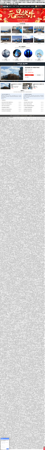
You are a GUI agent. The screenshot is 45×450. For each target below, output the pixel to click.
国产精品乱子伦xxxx (6, 127)
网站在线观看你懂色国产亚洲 (36, 232)
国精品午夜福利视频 (7, 214)
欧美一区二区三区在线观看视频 (31, 203)
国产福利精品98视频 (25, 218)
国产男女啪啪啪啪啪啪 (7, 270)
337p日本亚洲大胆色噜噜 (39, 186)
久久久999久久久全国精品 (35, 318)
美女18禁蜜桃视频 (24, 120)
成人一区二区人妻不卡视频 (32, 199)
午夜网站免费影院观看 (36, 341)
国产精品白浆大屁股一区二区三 (15, 160)
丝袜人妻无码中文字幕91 (22, 314)
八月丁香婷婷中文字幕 (12, 226)
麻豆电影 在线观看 (39, 196)
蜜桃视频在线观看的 (41, 188)
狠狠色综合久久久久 (21, 259)
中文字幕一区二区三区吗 (30, 235)
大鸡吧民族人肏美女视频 (27, 287)
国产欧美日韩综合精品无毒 (31, 270)
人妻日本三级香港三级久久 (5, 164)
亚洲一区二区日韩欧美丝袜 (3, 276)
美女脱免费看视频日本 (28, 274)
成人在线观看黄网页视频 (30, 138)
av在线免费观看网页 (16, 311)
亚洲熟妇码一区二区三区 (28, 262)
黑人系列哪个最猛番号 (12, 231)
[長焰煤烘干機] (17, 29)
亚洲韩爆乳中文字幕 (31, 289)
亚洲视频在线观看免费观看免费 (20, 187)
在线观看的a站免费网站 (9, 318)
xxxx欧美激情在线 (29, 207)
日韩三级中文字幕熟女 (40, 291)
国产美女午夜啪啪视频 (17, 331)
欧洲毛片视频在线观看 (28, 180)
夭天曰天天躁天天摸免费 (39, 166)
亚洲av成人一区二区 (4, 333)
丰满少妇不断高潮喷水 (17, 141)
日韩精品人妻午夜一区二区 (15, 128)
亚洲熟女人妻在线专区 (24, 163)
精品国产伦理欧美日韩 (25, 341)
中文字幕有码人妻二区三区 (13, 209)
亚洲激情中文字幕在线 (39, 240)
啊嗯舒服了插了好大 (9, 289)
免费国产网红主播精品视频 (12, 225)
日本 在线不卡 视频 (10, 224)
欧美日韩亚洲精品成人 (40, 312)
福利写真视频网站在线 (12, 207)
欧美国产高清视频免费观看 (24, 121)
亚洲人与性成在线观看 (27, 196)
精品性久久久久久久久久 (40, 214)
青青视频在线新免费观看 (37, 302)
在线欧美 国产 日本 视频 (12, 131)
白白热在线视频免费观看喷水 (23, 311)
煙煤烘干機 (5, 43)
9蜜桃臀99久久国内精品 (8, 265)
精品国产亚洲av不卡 (32, 268)
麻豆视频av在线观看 (21, 165)
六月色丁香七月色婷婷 (11, 181)
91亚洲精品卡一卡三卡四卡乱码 (15, 339)
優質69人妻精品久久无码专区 (34, 307)
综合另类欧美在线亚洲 (7, 221)
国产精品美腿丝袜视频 (23, 207)
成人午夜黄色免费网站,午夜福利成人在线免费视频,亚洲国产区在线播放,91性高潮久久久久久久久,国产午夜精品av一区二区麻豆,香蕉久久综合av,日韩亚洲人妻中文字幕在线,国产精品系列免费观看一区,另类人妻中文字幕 (22, 2)
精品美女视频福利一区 (35, 322)
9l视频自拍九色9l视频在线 (19, 170)
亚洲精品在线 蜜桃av (16, 259)
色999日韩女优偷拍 (12, 137)
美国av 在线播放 (38, 275)
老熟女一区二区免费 (29, 141)
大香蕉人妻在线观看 (19, 265)
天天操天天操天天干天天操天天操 (35, 176)
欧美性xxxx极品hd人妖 (29, 119)
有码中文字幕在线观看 (12, 133)
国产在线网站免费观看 (14, 136)
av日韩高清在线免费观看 (15, 139)
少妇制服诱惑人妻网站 (20, 275)
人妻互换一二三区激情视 (10, 143)
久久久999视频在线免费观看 (9, 308)
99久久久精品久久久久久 (3, 236)
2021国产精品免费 (9, 130)
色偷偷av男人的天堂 (7, 229)
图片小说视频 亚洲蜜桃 (39, 303)
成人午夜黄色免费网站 (7, 120)
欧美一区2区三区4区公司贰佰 (3, 196)
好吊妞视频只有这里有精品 (11, 172)
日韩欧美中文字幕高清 (38, 210)
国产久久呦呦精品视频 (33, 303)
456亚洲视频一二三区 (13, 120)
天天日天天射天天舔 (41, 194)
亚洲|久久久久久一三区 (28, 208)
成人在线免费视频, (26, 220)
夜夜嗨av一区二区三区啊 (8, 161)
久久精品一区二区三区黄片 (31, 125)
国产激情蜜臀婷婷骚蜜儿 (16, 342)
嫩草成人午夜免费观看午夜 (12, 230)
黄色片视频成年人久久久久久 (20, 237)
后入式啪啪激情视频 (22, 208)
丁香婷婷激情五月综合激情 (11, 121)
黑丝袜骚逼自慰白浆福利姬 (18, 152)
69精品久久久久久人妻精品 (12, 258)
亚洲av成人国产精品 (27, 319)
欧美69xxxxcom (10, 334)
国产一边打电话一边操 (28, 324)
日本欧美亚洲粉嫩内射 (24, 164)
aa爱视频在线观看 (7, 170)
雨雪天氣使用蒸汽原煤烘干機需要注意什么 (7, 102)
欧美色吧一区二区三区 (31, 218)
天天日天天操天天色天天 (28, 297)
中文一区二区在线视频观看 (15, 301)
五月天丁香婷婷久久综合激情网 (7, 150)
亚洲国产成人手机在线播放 (30, 204)
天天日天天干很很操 (26, 285)
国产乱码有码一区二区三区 (6, 227)
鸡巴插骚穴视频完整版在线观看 (36, 263)
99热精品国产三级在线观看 (35, 188)
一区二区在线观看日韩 (36, 340)
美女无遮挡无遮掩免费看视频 (15, 286)
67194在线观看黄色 (11, 159)
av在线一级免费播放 (5, 169)
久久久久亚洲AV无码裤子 (32, 328)
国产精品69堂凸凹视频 (37, 150)
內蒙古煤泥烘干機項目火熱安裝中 (28, 102)
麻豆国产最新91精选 (38, 231)
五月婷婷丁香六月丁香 (29, 183)
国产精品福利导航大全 (9, 220)
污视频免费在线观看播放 (16, 205)
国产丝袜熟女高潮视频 (12, 241)
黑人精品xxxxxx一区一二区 (5, 131)
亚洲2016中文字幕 (4, 193)
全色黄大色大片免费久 (19, 281)
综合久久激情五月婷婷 (10, 194)
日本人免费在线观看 (22, 333)
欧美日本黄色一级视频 (32, 182)
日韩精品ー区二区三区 (18, 229)
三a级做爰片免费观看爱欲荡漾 (16, 269)
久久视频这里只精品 (33, 166)
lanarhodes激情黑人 (10, 132)
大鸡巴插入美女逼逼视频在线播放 (23, 128)
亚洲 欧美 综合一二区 (21, 301)
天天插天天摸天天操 (14, 130)
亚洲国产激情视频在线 (41, 235)
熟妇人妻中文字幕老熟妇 (27, 209)
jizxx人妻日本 (2, 160)
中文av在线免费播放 (22, 317)
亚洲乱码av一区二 (40, 262)
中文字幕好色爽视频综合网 (12, 164)
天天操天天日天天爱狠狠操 (36, 339)
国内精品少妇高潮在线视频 (37, 218)
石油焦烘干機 (28, 43)
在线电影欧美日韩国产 (29, 122)
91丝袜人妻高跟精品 (10, 171)
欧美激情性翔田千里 (31, 284)
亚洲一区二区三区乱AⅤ (38, 154)
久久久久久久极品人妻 (6, 133)
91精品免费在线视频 (41, 300)
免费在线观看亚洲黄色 (10, 183)
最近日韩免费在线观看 (38, 199)
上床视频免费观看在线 (40, 236)
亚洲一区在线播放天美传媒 (8, 180)
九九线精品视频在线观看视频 (21, 192)
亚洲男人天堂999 (9, 339)
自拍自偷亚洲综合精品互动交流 (37, 138)
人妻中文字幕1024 (37, 185)
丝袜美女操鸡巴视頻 (24, 136)
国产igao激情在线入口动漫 (33, 126)
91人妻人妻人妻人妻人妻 (40, 251)
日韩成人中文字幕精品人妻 (37, 174)
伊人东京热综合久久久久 (4, 342)
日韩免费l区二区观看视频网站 (31, 296)
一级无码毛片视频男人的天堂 (17, 224)
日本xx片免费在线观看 (4, 141)
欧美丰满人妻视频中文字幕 (25, 273)
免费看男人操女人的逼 (18, 231)
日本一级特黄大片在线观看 (25, 182)
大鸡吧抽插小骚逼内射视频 (23, 171)
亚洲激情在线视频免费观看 (35, 227)
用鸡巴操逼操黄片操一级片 (5, 279)
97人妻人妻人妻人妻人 (36, 290)
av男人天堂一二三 (37, 182)
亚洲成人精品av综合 (39, 153)
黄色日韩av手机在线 (21, 175)
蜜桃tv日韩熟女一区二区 (4, 183)
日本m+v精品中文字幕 (23, 176)
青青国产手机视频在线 (10, 191)
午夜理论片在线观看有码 (8, 144)
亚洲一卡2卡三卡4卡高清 (31, 154)
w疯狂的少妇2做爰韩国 (38, 193)
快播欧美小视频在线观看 (28, 161)
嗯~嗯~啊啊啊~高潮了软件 (16, 177)
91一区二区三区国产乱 (23, 295)
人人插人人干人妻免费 (27, 139)
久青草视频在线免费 (19, 225)
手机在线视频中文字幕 (19, 142)
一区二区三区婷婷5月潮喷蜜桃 (32, 285)
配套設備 (21, 6)
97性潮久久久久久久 (9, 188)
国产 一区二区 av (14, 142)
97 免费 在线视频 (35, 241)
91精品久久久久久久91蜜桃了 (15, 161)
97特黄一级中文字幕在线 (26, 240)
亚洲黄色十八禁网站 (23, 276)
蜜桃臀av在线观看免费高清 (3, 205)
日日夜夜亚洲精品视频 (14, 213)
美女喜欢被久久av (36, 313)
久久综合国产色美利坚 (38, 203)
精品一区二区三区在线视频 (37, 284)
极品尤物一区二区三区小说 (12, 158)
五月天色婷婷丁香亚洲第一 (38, 152)
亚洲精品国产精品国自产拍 (30, 171)
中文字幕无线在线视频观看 (4, 341)
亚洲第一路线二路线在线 (36, 219)
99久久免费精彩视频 (7, 152)
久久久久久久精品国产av (28, 188)
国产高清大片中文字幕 (18, 133)
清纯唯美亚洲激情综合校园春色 (33, 220)
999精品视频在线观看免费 (6, 295)
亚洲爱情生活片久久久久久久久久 (15, 216)
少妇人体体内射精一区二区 (25, 142)
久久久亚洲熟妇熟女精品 (39, 208)
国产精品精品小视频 (13, 126)
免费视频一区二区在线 (20, 279)
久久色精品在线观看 (25, 193)
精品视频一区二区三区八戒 (18, 254)
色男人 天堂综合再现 (31, 185)
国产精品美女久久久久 (9, 128)
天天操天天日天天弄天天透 (6, 137)
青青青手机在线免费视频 (24, 203)
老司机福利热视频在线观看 (34, 259)
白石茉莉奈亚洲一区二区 (42, 169)
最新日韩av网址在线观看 (31, 128)
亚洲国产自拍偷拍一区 (41, 215)
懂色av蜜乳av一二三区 (22, 219)
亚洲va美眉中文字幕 (19, 273)
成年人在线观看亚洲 (34, 148)
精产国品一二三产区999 (37, 127)
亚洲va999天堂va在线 (29, 227)
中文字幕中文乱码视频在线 (19, 247)
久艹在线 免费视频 (15, 235)
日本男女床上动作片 (37, 125)
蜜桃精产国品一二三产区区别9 (16, 176)
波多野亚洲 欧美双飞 (6, 241)
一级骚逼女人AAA (18, 309)
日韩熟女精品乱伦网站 (35, 183)
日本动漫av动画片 (27, 317)
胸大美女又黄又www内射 (32, 210)
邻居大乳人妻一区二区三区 (11, 153)
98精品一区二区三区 (42, 204)
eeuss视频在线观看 (14, 155)
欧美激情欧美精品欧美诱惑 (40, 285)
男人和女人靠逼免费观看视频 (27, 264)
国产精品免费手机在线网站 (21, 318)
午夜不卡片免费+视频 (30, 313)
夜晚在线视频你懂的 (26, 289)
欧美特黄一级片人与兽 (10, 205)
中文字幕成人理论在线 (20, 130)
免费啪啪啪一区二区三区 (14, 193)
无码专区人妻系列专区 (41, 120)
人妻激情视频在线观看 (13, 247)
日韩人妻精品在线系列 (4, 344)
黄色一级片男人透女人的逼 (24, 226)
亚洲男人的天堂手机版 (34, 165)
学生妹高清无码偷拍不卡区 (12, 232)
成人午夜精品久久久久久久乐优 (21, 324)
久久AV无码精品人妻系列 (20, 150)
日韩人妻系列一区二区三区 (12, 303)
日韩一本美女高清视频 (29, 120)
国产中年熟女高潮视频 (19, 267)
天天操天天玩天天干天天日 (7, 320)
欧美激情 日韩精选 (26, 150)
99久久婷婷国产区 (10, 319)
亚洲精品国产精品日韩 (3, 142)
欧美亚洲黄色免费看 (17, 172)
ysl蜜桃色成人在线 (16, 251)
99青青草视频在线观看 (39, 136)
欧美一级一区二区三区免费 (21, 268)
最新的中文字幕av (27, 205)
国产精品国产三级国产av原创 (11, 141)
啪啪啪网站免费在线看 (34, 153)
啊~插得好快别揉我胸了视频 (25, 131)
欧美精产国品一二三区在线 (39, 160)
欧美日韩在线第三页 (20, 193)
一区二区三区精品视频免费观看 (23, 339)
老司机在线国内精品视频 (31, 281)
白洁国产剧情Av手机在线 (11, 306)
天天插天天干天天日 (14, 268)
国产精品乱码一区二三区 (14, 242)
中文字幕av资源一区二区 (13, 210)
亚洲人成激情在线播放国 (20, 313)
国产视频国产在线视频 (40, 148)
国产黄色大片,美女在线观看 (21, 132)
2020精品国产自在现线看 (37, 267)
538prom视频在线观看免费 (28, 263)
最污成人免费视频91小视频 (12, 253)
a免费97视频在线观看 (24, 169)
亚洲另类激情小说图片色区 (4, 208)
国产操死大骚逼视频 (30, 194)
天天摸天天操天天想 (5, 219)
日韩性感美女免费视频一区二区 (35, 187)
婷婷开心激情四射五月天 (32, 193)
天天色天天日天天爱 (42, 128)
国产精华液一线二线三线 (5, 243)
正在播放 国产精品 (41, 185)
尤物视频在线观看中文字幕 (19, 258)
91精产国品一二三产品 (13, 270)
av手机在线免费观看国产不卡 (12, 257)
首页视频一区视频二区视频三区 (37, 163)
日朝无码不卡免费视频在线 (5, 203)
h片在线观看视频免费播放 (6, 231)
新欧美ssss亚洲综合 (3, 264)
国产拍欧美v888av (29, 243)
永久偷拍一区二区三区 (8, 149)
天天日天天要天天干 (17, 127)
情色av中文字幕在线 (39, 224)
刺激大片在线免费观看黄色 (20, 285)
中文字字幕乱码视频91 (8, 136)
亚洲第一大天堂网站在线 (6, 335)
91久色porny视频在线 (30, 339)
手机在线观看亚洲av (9, 273)
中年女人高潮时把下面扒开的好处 (28, 336)
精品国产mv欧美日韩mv (4, 328)
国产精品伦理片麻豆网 (38, 131)
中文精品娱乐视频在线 (26, 230)
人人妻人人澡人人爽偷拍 (20, 278)
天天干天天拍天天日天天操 (37, 155)
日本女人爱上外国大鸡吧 (21, 251)
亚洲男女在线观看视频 (10, 251)
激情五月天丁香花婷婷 (14, 149)
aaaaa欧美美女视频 (29, 153)
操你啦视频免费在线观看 (20, 209)
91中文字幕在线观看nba (17, 181)
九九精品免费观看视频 (38, 270)
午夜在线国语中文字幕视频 (18, 125)
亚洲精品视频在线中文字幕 (26, 215)
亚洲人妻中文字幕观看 (5, 322)
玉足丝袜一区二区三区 (16, 333)
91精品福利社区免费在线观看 (13, 279)
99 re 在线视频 (6, 121)
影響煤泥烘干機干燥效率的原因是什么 (7, 109)
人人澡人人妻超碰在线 (24, 125)
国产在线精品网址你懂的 (32, 257)
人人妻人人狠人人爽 (5, 224)
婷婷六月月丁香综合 (14, 284)
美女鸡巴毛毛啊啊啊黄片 (26, 257)
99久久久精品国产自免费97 (38, 273)
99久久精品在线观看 (16, 274)
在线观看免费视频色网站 (32, 240)
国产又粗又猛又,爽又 (15, 334)
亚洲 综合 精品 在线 (33, 172)
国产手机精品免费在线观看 (35, 301)
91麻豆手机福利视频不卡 (33, 198)
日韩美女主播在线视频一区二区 (29, 192)
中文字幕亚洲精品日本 (34, 264)
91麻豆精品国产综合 (32, 323)
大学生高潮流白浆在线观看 (30, 225)
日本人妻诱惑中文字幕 (35, 269)
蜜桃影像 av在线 (25, 170)
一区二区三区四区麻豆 (14, 264)
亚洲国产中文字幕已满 (9, 176)
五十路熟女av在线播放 (11, 208)
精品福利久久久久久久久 (25, 152)
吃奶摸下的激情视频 (34, 224)
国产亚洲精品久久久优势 (17, 280)
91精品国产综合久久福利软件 (36, 122)
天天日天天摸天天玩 (15, 319)
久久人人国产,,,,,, (23, 232)
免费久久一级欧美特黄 (24, 133)
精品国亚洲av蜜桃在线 (29, 306)
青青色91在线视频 (40, 183)
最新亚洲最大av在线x (11, 246)
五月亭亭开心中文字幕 (40, 276)
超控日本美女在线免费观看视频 (32, 221)
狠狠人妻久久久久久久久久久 (17, 322)
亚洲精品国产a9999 (12, 152)
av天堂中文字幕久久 (12, 204)
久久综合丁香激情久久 (5, 297)
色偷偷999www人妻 (3, 177)
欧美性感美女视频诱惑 (8, 216)
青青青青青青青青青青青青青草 (13, 324)
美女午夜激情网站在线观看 (24, 229)
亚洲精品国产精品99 (40, 274)
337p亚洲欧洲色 (23, 300)
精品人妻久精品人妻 (29, 269)
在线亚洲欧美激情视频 (5, 199)
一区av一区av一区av (11, 182)
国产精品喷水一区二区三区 (39, 314)
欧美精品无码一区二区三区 (4, 319)
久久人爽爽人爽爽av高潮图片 (29, 177)
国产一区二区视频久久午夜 (21, 320)
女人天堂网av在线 (32, 317)
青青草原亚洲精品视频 (19, 341)
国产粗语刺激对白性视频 (35, 120)
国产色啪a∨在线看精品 (3, 301)
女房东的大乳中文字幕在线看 (9, 291)
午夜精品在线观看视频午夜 (24, 221)
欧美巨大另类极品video (30, 344)
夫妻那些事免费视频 (19, 155)
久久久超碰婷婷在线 (16, 143)
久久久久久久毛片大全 (10, 175)
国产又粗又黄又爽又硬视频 (36, 320)
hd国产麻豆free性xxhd (42, 141)
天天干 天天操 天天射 (3, 128)
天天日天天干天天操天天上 (28, 237)
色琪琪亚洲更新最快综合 (11, 199)
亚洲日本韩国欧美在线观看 (9, 235)
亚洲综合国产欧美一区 (18, 302)
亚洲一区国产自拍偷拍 (39, 297)
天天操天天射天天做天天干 (25, 265)
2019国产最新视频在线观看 (38, 133)
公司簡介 (14, 6)
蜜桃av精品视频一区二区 (8, 215)
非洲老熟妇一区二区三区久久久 (34, 215)
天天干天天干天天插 (2, 214)
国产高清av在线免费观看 (32, 152)
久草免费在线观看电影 (36, 194)
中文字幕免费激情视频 (27, 268)
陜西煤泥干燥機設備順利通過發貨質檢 (29, 105)
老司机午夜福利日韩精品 (29, 342)
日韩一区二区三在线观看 (33, 186)
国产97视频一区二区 (30, 163)
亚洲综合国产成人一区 (13, 163)
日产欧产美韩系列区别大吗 (13, 237)
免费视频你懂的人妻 (4, 132)
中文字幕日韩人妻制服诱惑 (10, 331)
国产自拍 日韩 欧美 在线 (16, 122)
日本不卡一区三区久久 (30, 169)
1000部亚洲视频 (22, 181)
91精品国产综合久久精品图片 (28, 214)
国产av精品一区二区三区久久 (16, 308)
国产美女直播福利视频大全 (8, 284)
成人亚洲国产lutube (27, 198)
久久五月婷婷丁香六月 (40, 306)
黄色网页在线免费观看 (22, 180)
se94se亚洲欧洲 (32, 174)
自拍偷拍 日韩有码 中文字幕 (34, 274)
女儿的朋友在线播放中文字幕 (28, 219)
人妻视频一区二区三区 (17, 317)
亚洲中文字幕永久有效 (22, 160)
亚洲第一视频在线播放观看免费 (10, 119)
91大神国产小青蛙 (42, 275)
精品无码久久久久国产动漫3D (25, 231)
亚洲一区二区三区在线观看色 (26, 279)
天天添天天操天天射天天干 (34, 191)
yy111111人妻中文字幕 (16, 329)
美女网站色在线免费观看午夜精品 (33, 258)
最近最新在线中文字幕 (17, 138)
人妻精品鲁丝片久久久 (8, 142)
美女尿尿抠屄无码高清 (30, 248)
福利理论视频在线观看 (29, 276)
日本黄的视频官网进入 (39, 334)
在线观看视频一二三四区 (41, 191)
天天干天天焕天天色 (10, 297)
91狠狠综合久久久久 (28, 312)
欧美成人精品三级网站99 (34, 251)
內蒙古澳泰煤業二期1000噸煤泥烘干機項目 (32, 67)
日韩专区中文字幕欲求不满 (19, 303)
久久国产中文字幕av (5, 285)
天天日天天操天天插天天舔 (35, 300)
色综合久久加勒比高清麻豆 (36, 229)
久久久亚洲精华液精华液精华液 (11, 254)
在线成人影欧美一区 (8, 307)
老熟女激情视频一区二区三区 (19, 186)
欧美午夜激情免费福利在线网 (13, 202)
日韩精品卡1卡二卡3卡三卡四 (5, 303)
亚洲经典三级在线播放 (14, 336)
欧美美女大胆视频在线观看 (12, 335)
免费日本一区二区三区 (18, 226)
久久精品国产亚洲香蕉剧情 (25, 147)
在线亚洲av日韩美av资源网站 (5, 258)
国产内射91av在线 (11, 174)
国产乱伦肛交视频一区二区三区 (19, 240)
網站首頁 (10, 6)
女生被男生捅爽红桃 (12, 229)
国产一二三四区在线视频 (32, 253)
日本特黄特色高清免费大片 (21, 334)
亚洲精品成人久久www (26, 258)
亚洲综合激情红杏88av (6, 253)
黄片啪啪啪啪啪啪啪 (4, 311)
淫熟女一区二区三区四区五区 (12, 243)
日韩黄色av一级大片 (31, 149)
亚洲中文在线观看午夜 (13, 170)
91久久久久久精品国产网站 (15, 252)
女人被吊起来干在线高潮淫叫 (31, 164)
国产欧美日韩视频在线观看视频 (11, 125)
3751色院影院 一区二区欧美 (39, 172)
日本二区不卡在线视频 (35, 119)
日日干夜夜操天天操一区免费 (26, 267)
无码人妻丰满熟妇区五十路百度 (9, 280)
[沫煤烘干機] (39, 29)
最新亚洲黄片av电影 (28, 176)
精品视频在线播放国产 (20, 202)
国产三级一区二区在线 (31, 242)
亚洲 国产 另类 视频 (18, 295)
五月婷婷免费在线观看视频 (32, 147)
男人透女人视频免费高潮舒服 (7, 213)
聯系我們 (32, 6)
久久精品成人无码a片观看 (34, 143)
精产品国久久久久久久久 (6, 204)
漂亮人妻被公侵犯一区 (23, 153)
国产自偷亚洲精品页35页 (22, 143)
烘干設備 (17, 6)
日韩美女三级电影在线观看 (4, 138)
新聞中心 (29, 6)
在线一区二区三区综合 (28, 251)
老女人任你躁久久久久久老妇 (38, 130)
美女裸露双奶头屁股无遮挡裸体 (30, 127)
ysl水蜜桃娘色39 (9, 193)
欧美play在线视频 (32, 267)
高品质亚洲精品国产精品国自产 (5, 165)
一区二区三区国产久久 (27, 252)
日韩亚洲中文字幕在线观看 (7, 160)
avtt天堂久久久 (25, 248)
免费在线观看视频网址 (17, 119)
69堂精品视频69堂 (3, 126)
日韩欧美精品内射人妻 (26, 284)
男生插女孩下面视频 (17, 296)
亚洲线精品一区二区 (10, 322)
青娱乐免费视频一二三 (8, 187)
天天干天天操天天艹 (33, 279)
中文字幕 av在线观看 (26, 202)
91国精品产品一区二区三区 (31, 329)
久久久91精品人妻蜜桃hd (40, 308)
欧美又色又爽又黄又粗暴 (5, 334)
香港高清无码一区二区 (35, 169)
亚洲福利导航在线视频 (14, 150)
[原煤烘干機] (6, 29)
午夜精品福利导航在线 (3, 268)
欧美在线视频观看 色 (30, 137)
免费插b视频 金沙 (13, 292)
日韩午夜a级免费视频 (11, 317)
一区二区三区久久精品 (3, 220)
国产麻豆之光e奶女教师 (15, 236)
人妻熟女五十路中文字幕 (37, 171)
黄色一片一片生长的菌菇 (30, 170)
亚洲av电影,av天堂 (41, 331)
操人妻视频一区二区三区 (28, 187)
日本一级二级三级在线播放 (11, 147)
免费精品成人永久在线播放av (36, 159)
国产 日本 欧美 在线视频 (25, 270)
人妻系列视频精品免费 (28, 166)
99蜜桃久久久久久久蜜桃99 (37, 225)
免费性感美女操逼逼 (33, 334)
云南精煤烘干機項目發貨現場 (28, 109)
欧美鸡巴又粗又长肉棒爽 (31, 226)
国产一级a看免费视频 (9, 268)
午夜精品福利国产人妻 (16, 175)
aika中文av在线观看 (18, 203)
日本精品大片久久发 (33, 208)
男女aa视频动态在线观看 (41, 258)
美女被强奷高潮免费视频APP (21, 319)
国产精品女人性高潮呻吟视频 (22, 183)
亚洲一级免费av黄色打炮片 (8, 287)
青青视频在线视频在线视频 (21, 188)
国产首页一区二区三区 (38, 330)
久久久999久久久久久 (21, 198)
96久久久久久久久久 (39, 180)
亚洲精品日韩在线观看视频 (32, 230)
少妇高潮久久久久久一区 (16, 171)
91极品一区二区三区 (6, 257)
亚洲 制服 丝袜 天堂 (38, 230)
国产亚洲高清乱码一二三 (4, 147)
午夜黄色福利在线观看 (6, 207)
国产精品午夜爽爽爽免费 (37, 292)
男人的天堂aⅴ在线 (34, 214)
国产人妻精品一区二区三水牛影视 (38, 289)
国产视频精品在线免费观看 (41, 307)
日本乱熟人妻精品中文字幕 (7, 154)
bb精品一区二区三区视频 (7, 202)
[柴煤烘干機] (28, 29)
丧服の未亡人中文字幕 (29, 197)
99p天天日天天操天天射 (38, 323)
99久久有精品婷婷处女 (17, 153)
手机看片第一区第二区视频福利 (40, 147)
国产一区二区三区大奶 (26, 210)
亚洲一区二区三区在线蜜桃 (25, 158)
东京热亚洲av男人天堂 (14, 215)
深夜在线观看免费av (3, 125)
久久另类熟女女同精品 (5, 306)
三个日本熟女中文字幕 (10, 329)
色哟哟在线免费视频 (10, 196)
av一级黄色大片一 (33, 160)
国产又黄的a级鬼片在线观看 (7, 242)
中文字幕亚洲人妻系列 (16, 198)
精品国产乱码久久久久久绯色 (13, 275)
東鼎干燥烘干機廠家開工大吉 (6, 94)
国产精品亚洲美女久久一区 (28, 318)
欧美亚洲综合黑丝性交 (4, 331)
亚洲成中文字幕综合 (9, 139)
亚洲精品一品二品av (13, 218)
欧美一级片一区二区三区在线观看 (23, 329)
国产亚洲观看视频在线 (16, 291)
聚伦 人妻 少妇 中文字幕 (7, 237)
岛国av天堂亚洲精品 (28, 286)
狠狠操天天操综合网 (30, 121)
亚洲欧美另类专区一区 (30, 159)
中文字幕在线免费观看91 (11, 169)
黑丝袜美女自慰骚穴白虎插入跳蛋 (32, 136)
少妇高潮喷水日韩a (29, 236)
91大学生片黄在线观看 (23, 177)
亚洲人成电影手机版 (39, 165)
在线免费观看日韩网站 (30, 325)
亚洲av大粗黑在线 (40, 132)
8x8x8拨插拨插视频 (37, 253)
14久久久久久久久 (7, 275)
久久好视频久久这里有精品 (34, 333)
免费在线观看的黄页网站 (27, 259)
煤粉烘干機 (39, 43)
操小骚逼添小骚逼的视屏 (20, 257)
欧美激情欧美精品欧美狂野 (23, 138)
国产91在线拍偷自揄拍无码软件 (35, 181)
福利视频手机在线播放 (21, 289)
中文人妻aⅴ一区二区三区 (5, 182)
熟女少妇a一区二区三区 (22, 342)
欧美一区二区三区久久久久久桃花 (18, 199)
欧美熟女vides (25, 236)
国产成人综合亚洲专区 (18, 121)
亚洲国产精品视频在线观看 (34, 213)
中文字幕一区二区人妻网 (12, 127)
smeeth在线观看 (2, 186)
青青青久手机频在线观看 (36, 248)
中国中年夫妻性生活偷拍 (31, 155)
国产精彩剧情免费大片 (9, 236)
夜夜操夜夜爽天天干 (28, 143)
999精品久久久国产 (24, 204)
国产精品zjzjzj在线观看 (20, 284)
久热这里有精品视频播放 (34, 132)
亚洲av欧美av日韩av (4, 139)
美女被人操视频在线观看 (32, 314)
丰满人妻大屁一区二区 (17, 159)
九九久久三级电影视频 (8, 292)
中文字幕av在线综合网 (19, 158)
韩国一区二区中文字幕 (4, 130)
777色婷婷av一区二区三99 (21, 336)
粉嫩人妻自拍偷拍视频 (33, 209)
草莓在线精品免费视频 (34, 180)
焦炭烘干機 (17, 43)
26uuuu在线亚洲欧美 (29, 224)
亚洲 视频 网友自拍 (31, 202)
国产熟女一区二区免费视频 (28, 148)
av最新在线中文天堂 (20, 154)
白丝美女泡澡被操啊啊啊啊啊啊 (18, 182)
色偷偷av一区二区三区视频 (14, 320)
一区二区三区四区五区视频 (27, 175)
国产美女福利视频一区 (21, 323)
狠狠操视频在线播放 (38, 221)
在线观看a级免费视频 (25, 155)
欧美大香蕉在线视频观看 (5, 324)
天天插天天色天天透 (27, 172)
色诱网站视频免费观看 (6, 225)
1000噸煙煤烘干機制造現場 (28, 94)
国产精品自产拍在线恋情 (3, 119)
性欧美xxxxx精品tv (14, 267)
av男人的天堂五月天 (3, 291)
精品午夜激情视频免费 (23, 308)
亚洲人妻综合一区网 (33, 319)
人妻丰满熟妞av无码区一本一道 (4, 171)
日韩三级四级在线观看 (28, 160)
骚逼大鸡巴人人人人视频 (30, 292)
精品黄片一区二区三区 (37, 226)
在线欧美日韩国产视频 (14, 313)
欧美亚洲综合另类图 (21, 139)
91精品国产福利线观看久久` (18, 147)
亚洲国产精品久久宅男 (23, 119)
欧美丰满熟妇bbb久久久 (9, 323)
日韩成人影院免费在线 (32, 131)
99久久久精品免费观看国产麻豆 (19, 230)
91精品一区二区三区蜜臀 (38, 247)
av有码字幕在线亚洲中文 (15, 323)
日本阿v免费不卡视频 (26, 130)
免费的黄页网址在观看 (4, 122)
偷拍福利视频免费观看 (29, 331)
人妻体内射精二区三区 (39, 139)
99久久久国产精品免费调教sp (28, 300)
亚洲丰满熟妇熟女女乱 (20, 144)
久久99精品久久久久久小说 (7, 278)
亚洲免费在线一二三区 (22, 216)
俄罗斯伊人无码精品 (9, 122)
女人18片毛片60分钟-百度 (35, 262)
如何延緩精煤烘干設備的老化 (5, 107)
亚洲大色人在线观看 (37, 128)
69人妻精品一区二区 (13, 186)
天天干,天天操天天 (8, 126)
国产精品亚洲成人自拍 (8, 286)
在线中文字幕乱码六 (3, 254)
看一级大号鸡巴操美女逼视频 (6, 281)
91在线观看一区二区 (38, 342)
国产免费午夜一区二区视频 (41, 143)
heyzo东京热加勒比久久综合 (15, 148)
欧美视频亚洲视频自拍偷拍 (12, 203)
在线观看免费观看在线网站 (25, 149)
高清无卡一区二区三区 (19, 164)
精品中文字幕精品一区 (19, 335)
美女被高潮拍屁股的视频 (32, 275)
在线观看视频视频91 (2, 170)
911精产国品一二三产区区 (38, 278)
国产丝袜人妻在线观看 (31, 130)
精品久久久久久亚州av (22, 148)
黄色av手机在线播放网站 (4, 175)
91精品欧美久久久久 (38, 257)
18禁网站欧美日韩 (7, 210)
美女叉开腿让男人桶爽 (36, 121)
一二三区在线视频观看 (28, 132)
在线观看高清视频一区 (10, 198)
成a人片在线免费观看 (5, 232)
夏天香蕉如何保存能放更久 (18, 204)
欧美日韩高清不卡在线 (21, 161)
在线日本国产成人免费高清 (36, 192)
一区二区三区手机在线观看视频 (40, 279)
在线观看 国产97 (18, 221)
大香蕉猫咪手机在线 (5, 194)
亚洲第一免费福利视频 (25, 254)
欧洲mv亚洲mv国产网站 (19, 227)
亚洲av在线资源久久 (13, 265)
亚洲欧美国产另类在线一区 (17, 169)
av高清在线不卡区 (18, 290)
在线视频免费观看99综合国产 (3, 191)
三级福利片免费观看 (18, 232)
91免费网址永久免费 (34, 243)
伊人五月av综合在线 (4, 273)
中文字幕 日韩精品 (28, 216)
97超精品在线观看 (10, 269)
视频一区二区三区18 (41, 170)
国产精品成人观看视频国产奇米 (8, 166)
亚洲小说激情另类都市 (9, 148)
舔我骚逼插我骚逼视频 (37, 311)
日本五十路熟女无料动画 (15, 185)
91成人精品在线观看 (20, 236)
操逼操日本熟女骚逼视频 (10, 177)
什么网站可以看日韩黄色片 (39, 144)
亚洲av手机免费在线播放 (18, 137)
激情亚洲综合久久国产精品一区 (31, 246)
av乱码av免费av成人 (26, 278)
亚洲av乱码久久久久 (28, 191)
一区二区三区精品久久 (15, 220)
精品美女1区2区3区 (14, 273)
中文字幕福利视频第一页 (7, 186)
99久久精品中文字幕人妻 (38, 265)
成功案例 (25, 6)
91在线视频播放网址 (26, 144)
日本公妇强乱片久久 (38, 268)
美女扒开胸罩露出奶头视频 (8, 336)
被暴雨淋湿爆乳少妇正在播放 (17, 344)
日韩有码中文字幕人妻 (3, 300)
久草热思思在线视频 (16, 208)
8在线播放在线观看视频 (26, 247)
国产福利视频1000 (13, 300)
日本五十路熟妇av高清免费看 (22, 122)
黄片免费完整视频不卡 (19, 270)
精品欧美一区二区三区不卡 (15, 166)
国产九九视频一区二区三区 (6, 163)
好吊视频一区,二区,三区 (11, 197)
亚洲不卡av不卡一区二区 (41, 287)
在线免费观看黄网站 (17, 300)
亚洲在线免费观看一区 (27, 323)
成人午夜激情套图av (23, 197)
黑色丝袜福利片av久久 (39, 205)
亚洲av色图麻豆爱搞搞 (22, 297)
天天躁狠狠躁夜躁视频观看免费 (13, 262)
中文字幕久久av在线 (33, 175)
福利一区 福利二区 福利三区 (9, 259)
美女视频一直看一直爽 (14, 287)
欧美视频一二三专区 (2, 144)
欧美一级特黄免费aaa (38, 198)
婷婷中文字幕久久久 (19, 136)
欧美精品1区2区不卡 (13, 325)
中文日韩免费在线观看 (22, 166)
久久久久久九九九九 (4, 188)
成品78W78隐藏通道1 (21, 185)
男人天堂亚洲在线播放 (8, 252)
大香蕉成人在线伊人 (6, 262)
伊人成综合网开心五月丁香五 (30, 309)
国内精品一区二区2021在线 (32, 144)
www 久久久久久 (23, 322)
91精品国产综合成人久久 (24, 141)
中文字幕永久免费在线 (39, 209)
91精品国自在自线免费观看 (4, 340)
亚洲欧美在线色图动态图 (38, 296)
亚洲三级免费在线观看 (20, 215)
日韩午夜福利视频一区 (23, 127)
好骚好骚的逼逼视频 (33, 216)
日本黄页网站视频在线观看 (32, 205)
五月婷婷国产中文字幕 (36, 170)
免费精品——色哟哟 (38, 216)
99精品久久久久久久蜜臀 (37, 202)
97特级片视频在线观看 (10, 276)
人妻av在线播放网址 (33, 161)
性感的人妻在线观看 (39, 126)
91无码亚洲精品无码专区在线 (15, 180)
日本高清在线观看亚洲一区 (34, 207)
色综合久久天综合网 (4, 143)
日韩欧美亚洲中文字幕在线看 (30, 133)
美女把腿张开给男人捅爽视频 (17, 194)
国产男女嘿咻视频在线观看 (35, 141)
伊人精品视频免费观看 (33, 196)
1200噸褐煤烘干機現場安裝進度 (28, 107)
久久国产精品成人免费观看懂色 (5, 246)
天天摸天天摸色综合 (36, 142)
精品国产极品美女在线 (5, 172)
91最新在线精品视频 (37, 164)
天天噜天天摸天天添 (31, 150)
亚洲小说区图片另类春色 (39, 161)
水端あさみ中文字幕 (11, 330)
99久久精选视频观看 (23, 302)
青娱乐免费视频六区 (5, 317)
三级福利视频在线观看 (7, 209)
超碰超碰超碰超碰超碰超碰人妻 (23, 298)
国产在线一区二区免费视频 (39, 319)
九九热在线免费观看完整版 (37, 158)
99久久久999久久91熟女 (40, 220)
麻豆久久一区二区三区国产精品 (5, 240)
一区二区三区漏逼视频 (15, 188)
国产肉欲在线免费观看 (24, 224)
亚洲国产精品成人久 (22, 312)
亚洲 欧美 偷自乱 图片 (25, 328)
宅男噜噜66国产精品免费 (22, 191)
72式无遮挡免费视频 (22, 172)
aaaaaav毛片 (34, 280)
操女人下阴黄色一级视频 (21, 196)
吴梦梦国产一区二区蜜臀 (28, 333)
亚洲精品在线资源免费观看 (32, 231)
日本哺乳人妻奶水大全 (18, 126)
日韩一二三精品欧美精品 (17, 246)
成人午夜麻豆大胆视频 (24, 137)
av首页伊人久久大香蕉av (19, 131)
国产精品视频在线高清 (11, 138)
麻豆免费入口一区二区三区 (37, 281)
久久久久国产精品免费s (4, 155)
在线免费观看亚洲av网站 (22, 286)
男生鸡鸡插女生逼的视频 (7, 218)
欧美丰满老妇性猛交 (25, 154)
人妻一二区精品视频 (39, 241)
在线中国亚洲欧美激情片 (33, 139)
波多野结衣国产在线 (26, 253)
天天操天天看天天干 (3, 318)
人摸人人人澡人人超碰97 (21, 307)
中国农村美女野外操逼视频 (36, 177)
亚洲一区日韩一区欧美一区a (34, 287)
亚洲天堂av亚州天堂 (13, 309)
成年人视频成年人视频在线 (35, 197)
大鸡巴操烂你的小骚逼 (15, 132)
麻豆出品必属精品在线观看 (19, 248)
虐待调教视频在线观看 (24, 281)
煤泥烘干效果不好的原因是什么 (6, 105)
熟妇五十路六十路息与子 (38, 149)
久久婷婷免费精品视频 (22, 263)
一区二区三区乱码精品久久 (28, 301)
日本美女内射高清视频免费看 (36, 137)
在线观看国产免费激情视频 (40, 264)
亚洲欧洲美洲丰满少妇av (11, 219)
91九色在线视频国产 (10, 314)
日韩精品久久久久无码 (18, 241)
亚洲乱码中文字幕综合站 (26, 186)
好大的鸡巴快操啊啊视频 (19, 210)
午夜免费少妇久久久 (17, 207)
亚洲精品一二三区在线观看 (15, 298)
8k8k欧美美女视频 (34, 297)
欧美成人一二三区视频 (20, 213)
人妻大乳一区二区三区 (19, 325)
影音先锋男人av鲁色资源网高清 (21, 262)
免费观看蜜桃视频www (22, 274)
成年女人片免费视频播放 (30, 290)
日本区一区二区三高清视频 (40, 286)
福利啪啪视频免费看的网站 (36, 336)
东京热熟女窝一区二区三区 (12, 302)
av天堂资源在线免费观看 (39, 175)
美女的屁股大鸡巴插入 (32, 247)
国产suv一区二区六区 (16, 165)
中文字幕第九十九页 (18, 120)
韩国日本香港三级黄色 (14, 144)
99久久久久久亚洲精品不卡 (23, 291)
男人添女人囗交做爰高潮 (6, 226)
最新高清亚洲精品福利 (38, 328)
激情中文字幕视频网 (9, 155)
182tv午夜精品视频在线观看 (29, 322)
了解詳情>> (12, 88)
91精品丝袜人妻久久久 (41, 119)
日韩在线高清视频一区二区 (8, 263)
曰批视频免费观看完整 (40, 252)
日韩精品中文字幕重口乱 (38, 329)
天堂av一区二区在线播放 (5, 174)
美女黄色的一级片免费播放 (8, 267)
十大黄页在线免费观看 (36, 325)
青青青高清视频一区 (26, 185)
